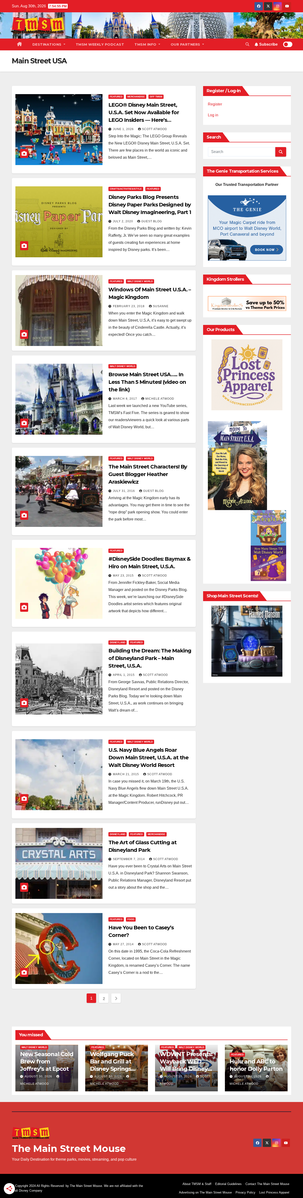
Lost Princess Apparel (274, 1192)
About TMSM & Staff (197, 1184)
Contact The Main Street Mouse (267, 1184)
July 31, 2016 (124, 491)
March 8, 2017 (125, 398)
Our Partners (186, 44)
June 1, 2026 (124, 129)
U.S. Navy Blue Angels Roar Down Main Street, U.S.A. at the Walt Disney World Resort (148, 757)
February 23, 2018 (129, 306)
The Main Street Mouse (69, 1148)
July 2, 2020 (123, 221)
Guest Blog (151, 221)
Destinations (47, 44)
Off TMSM (156, 96)
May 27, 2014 (124, 944)
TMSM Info (145, 44)
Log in (213, 115)
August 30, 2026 (39, 1076)
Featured (116, 96)
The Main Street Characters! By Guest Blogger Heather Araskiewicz (147, 474)
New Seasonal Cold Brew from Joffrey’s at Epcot (46, 1061)
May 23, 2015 (124, 575)
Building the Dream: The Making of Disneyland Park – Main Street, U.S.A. (149, 658)
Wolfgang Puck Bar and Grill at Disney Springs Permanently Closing (112, 1069)
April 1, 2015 (124, 675)
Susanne (161, 306)
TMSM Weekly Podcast (100, 44)
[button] (247, 44)
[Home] (19, 44)
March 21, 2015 (126, 774)
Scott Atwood (154, 129)
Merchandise (136, 96)
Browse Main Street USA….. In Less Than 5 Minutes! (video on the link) (147, 382)
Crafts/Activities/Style (126, 189)
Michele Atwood (159, 398)
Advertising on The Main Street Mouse (205, 1192)
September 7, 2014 (129, 859)
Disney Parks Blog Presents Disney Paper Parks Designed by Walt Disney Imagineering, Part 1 (149, 204)
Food (130, 919)
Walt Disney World (140, 281)
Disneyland (117, 642)
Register (215, 104)
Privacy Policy (245, 1192)
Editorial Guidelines (228, 1184)
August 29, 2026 (248, 1076)
